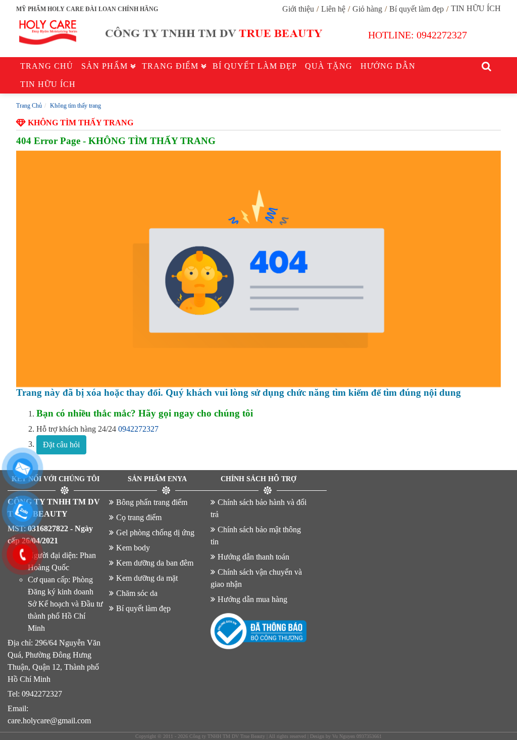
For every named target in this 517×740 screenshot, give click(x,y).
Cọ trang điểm (139, 517)
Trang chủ (46, 66)
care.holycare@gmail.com (49, 720)
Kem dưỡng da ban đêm (154, 563)
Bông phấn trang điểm (151, 502)
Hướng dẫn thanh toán (253, 556)
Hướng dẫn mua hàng (252, 599)
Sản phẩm (104, 66)
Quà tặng (328, 66)
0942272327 (442, 34)
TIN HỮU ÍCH (476, 8)
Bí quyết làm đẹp (416, 9)
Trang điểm (170, 66)
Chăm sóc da (137, 593)
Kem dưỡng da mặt (147, 578)
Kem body (133, 547)
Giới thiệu (298, 9)
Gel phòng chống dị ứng (155, 532)
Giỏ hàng (367, 9)
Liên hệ (333, 9)
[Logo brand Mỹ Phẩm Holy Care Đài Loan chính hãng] (175, 35)
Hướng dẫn (388, 66)
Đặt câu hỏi (61, 444)
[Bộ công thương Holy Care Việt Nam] (259, 631)
